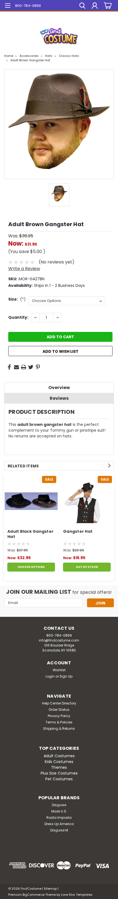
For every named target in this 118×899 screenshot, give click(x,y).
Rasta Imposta (59, 817)
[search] (82, 6)
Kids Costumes (59, 761)
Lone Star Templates (76, 894)
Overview (59, 387)
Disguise (59, 805)
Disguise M (59, 830)
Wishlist (59, 670)
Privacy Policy (59, 716)
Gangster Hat (77, 531)
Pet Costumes (59, 779)
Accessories (29, 56)
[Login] (95, 6)
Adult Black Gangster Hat (30, 534)
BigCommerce (33, 894)
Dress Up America (59, 824)
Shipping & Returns (59, 728)
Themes (59, 767)
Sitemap (50, 888)
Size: (17, 299)
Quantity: (18, 317)
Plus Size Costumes (59, 773)
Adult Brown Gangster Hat (30, 60)
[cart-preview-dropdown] (107, 5)
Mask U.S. (59, 811)
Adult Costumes (59, 756)
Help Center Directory (59, 703)
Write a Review (24, 268)
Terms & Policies (59, 722)
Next (109, 466)
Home (8, 56)
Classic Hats (69, 56)
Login (50, 676)
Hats (48, 56)
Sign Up (66, 676)
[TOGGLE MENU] (7, 6)
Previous (102, 466)
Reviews (59, 398)
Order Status (59, 709)
